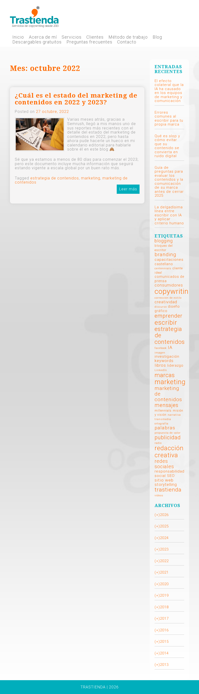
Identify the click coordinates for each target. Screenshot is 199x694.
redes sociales (164, 463)
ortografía (161, 423)
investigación (167, 356)
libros (160, 365)
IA (170, 347)
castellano (164, 264)
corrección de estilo (168, 297)
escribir (166, 322)
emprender (168, 316)
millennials (163, 410)
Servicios (72, 37)
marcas (165, 375)
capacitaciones (169, 259)
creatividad (166, 301)
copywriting (174, 291)
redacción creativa (169, 451)
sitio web (164, 480)
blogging (164, 240)
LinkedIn (161, 370)
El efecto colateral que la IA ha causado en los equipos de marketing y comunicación (169, 91)
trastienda (168, 489)
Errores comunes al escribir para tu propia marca (169, 118)
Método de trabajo (128, 37)
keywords (164, 360)
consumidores (169, 285)
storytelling (166, 484)
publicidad (168, 437)
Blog (157, 37)
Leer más (128, 189)
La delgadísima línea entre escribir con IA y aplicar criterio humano (169, 215)
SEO (171, 476)
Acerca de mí (43, 37)
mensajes (166, 405)
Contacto (126, 42)
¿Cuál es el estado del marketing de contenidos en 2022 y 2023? (76, 99)
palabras (165, 428)
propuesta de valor (168, 432)
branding (165, 254)
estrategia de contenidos (54, 178)
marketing (90, 178)
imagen (160, 352)
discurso (161, 306)
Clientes (95, 37)
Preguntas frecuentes (89, 42)
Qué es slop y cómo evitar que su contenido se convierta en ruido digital (167, 146)
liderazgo (175, 365)
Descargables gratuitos (37, 42)
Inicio (18, 37)
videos (159, 495)
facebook (161, 348)
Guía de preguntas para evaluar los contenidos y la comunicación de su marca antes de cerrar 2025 (169, 181)
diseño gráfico (167, 309)
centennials (163, 268)
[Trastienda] (34, 16)
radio (158, 443)
